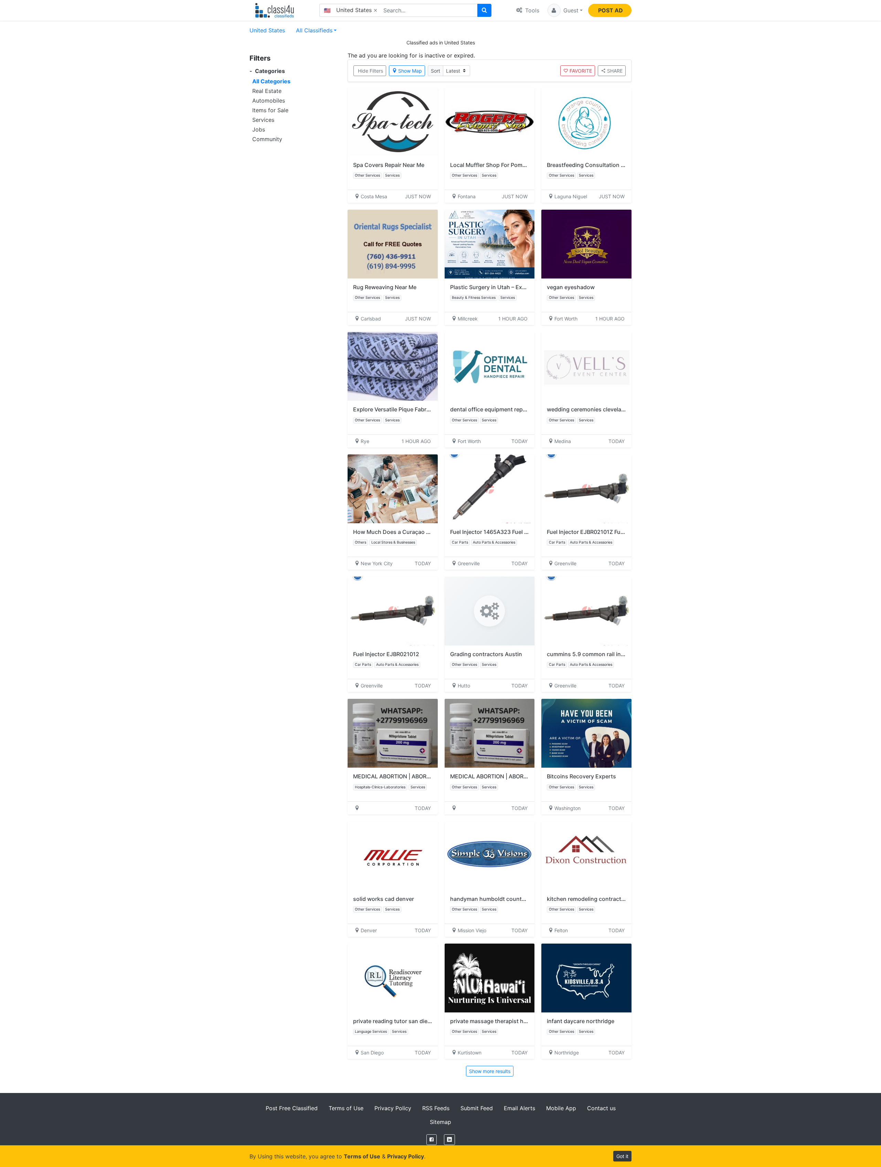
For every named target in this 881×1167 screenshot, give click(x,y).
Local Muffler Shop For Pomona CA (496, 164)
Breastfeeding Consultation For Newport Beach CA (613, 164)
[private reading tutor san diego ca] (393, 978)
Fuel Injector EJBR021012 (386, 654)
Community (267, 139)
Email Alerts (519, 1108)
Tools (531, 10)
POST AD (610, 10)
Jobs (258, 129)
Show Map (410, 71)
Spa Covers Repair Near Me (388, 164)
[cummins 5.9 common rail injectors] (586, 611)
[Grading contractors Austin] (490, 611)
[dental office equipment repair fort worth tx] (490, 366)
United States (267, 30)
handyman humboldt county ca (491, 898)
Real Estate (267, 90)
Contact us (601, 1108)
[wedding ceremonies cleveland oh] (586, 366)
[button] (565, 10)
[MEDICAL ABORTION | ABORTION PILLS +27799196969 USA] (490, 733)
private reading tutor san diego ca (397, 1021)
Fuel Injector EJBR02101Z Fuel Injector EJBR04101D (614, 531)
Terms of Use (346, 1108)
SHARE (615, 71)
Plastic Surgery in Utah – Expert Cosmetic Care (511, 287)
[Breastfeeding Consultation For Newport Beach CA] (586, 121)
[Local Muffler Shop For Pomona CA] (490, 121)
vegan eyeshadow (571, 287)
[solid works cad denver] (393, 855)
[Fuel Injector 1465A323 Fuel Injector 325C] (490, 488)
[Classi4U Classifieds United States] (276, 10)
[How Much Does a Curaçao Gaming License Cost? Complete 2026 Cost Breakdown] (393, 488)
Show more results (489, 1071)
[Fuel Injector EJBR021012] (393, 611)
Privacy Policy (392, 1108)
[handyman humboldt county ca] (490, 855)
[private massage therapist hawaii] (490, 978)
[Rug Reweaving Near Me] (393, 244)
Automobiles (268, 100)
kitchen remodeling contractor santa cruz (601, 898)
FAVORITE (581, 71)
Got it (622, 1156)
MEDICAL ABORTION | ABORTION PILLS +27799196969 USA (528, 776)
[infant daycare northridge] (586, 978)
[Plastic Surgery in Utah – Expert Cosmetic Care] (490, 244)
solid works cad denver (383, 898)
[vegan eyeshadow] (586, 244)
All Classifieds (314, 30)
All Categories (271, 81)
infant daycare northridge (580, 1021)
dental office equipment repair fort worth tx (507, 409)
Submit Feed (476, 1108)
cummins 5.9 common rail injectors (593, 654)
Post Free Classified (292, 1108)
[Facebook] (431, 1139)
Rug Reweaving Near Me (384, 287)
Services (263, 119)
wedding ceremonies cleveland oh (591, 409)
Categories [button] (267, 71)
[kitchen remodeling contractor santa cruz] (586, 855)
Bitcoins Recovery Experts (581, 776)
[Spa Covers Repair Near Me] (393, 121)
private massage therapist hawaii (493, 1021)
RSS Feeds (435, 1108)
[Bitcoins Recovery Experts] (586, 733)
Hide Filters (370, 71)
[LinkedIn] (449, 1139)
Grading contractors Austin (486, 654)
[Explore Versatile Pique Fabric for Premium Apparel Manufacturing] (393, 366)
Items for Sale (270, 110)
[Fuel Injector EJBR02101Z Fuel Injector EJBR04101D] (586, 488)
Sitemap (440, 1121)
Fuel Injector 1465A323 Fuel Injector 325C (505, 531)
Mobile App (561, 1108)
